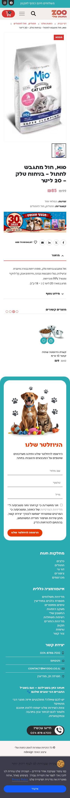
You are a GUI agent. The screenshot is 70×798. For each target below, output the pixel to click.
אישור (35, 788)
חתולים (50, 206)
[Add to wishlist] (43, 340)
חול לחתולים (37, 206)
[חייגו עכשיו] (59, 730)
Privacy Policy (20, 779)
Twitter (56, 243)
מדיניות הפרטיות (51, 509)
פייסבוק (63, 243)
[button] (33, 13)
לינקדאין (49, 243)
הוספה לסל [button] (51, 340)
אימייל (42, 243)
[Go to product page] (51, 333)
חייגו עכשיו (42, 728)
